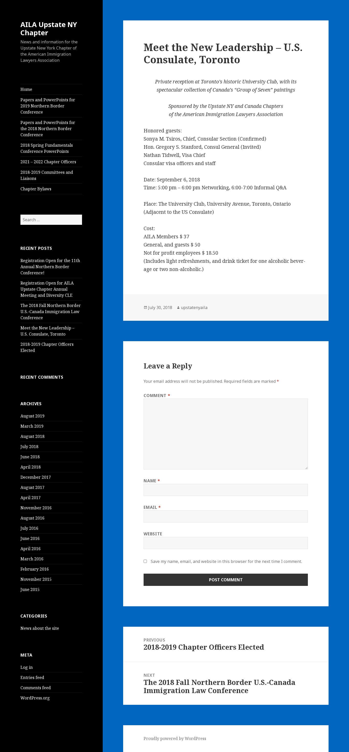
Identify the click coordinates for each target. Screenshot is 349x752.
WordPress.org (35, 698)
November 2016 (36, 508)
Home (26, 89)
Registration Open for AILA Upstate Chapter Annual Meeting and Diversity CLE (47, 289)
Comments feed (35, 688)
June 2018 (30, 457)
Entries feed (32, 677)
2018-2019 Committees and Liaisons (46, 175)
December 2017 (35, 477)
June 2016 (30, 538)
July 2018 (29, 446)
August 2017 (32, 487)
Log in (26, 667)
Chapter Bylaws (35, 189)
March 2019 (31, 426)
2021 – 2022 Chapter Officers (48, 162)
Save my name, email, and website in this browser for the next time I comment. (226, 561)
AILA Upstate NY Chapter (48, 28)
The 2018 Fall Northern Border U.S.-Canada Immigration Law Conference (50, 311)
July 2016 (29, 528)
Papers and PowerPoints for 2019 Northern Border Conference (47, 106)
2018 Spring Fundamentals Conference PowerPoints (46, 148)
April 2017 (30, 497)
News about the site (39, 628)
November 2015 (36, 579)
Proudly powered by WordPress (175, 738)
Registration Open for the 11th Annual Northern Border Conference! (50, 267)
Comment (157, 395)
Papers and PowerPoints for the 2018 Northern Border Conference (47, 129)
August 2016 (32, 518)
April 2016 (30, 548)
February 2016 (34, 569)
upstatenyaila (194, 307)
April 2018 (30, 467)
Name (152, 481)
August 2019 (32, 416)
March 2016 (31, 559)
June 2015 (30, 589)
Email (152, 507)
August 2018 (32, 436)
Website (153, 534)
